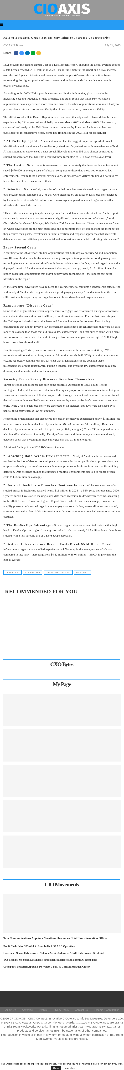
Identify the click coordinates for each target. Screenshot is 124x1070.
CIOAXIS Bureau (13, 45)
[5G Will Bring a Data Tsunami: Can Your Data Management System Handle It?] (62, 710)
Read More (69, 1068)
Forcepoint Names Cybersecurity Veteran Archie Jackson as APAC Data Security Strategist (53, 953)
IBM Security (82, 572)
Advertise (27, 1010)
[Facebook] (83, 998)
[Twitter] (91, 998)
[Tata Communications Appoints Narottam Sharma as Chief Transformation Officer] (62, 913)
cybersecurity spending (58, 572)
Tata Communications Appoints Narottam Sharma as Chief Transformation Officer (55, 938)
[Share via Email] (39, 52)
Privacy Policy (61, 1010)
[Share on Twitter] (22, 52)
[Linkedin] (99, 998)
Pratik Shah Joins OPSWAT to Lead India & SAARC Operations (39, 946)
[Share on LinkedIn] (28, 52)
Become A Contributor (106, 1010)
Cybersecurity (32, 572)
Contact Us (81, 1010)
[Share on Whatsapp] (33, 52)
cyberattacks (12, 572)
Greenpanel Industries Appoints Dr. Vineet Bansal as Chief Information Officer (46, 966)
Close (56, 1068)
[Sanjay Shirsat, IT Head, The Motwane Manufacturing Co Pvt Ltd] (62, 745)
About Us (10, 1010)
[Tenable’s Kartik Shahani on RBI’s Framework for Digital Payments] (62, 816)
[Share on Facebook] (16, 52)
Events (43, 1010)
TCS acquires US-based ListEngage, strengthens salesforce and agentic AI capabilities (50, 959)
